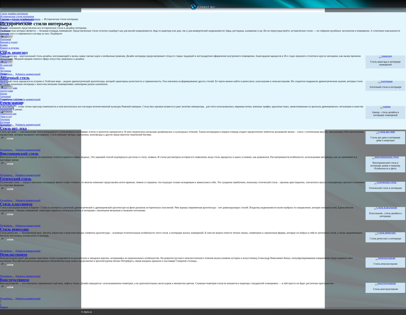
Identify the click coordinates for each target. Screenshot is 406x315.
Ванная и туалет (9, 42)
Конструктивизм (14, 280)
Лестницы (5, 70)
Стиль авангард (14, 52)
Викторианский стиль (19, 153)
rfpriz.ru (206, 7)
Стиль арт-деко (13, 128)
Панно (3, 93)
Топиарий (5, 96)
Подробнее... (7, 74)
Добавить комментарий (27, 74)
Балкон (4, 45)
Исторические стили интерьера (17, 16)
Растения (5, 122)
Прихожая (5, 39)
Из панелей (6, 65)
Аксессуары (6, 90)
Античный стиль (15, 78)
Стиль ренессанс (14, 229)
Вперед (4, 307)
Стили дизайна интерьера (14, 13)
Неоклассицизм (13, 254)
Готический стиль (15, 179)
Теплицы (5, 119)
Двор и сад (6, 116)
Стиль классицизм (16, 204)
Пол (2, 68)
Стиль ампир (11, 103)
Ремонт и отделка (9, 48)
